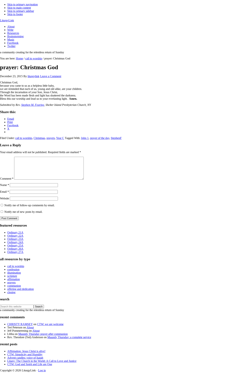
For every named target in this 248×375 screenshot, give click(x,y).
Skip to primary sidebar (20, 11)
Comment (6, 178)
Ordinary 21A (15, 232)
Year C (60, 138)
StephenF (116, 138)
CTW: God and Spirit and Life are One (29, 364)
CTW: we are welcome (50, 324)
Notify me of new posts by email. (23, 211)
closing (11, 292)
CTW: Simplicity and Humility (24, 354)
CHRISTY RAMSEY (20, 324)
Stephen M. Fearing (32, 104)
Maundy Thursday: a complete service (69, 337)
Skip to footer (15, 14)
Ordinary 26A (15, 248)
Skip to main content (19, 7)
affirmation (13, 279)
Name (4, 185)
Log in (42, 370)
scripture (12, 275)
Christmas (39, 138)
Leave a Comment (50, 76)
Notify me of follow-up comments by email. (29, 205)
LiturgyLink (7, 20)
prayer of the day (99, 138)
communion (14, 285)
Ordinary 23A (15, 239)
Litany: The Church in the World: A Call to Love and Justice (41, 360)
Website (4, 198)
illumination (14, 272)
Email (4, 191)
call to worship (23, 138)
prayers (50, 138)
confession (13, 269)
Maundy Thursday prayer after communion (43, 333)
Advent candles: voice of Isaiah (25, 357)
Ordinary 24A (15, 242)
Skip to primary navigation (22, 4)
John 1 (85, 138)
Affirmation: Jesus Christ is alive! (26, 351)
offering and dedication (20, 289)
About (30, 327)
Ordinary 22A (15, 235)
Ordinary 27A (15, 252)
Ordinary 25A (15, 245)
